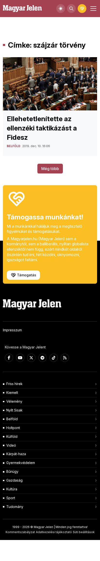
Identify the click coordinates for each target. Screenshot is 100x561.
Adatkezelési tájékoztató (54, 532)
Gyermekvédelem (20, 463)
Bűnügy (12, 471)
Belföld (12, 419)
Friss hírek (14, 384)
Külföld (11, 436)
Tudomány (14, 507)
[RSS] (65, 358)
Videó (11, 445)
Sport (10, 498)
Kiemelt (12, 392)
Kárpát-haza (16, 454)
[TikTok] (54, 358)
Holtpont (13, 428)
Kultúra (11, 489)
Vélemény (14, 401)
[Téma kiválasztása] (60, 8)
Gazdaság (14, 480)
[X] (31, 358)
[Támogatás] (82, 8)
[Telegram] (42, 358)
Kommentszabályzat (20, 532)
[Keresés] (71, 8)
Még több (50, 168)
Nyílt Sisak (14, 410)
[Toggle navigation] (92, 8)
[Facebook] (9, 358)
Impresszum (12, 330)
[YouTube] (20, 358)
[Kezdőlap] (22, 8)
